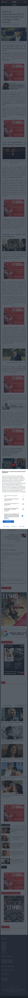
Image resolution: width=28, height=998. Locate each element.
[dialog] (14, 499)
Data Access (14, 526)
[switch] (23, 499)
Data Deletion (6, 526)
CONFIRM (8, 521)
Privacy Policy (22, 526)
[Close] (25, 471)
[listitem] (14, 496)
